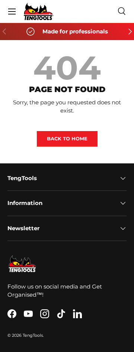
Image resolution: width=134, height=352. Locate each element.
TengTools (33, 335)
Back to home (67, 138)
